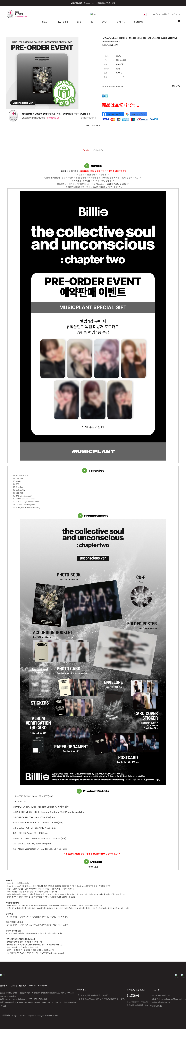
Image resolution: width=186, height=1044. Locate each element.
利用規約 (22, 985)
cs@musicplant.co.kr (19, 999)
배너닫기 (179, 3)
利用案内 (13, 985)
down (123, 77)
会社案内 (3, 985)
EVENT (105, 22)
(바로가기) (64, 917)
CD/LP (45, 22)
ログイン (156, 14)
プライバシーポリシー (37, 985)
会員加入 (165, 14)
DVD (78, 22)
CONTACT (139, 22)
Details (86, 150)
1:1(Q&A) (133, 995)
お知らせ (121, 22)
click (145, 14)
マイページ (175, 14)
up (123, 76)
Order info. (98, 150)
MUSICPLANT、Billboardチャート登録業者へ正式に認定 (93, 3)
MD (91, 22)
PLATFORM (62, 22)
